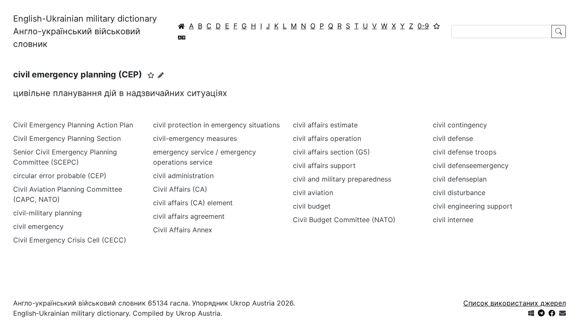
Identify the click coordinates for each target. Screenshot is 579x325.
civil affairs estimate (325, 125)
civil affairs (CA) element (193, 202)
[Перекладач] (182, 37)
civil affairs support (324, 165)
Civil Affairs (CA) (180, 189)
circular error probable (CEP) (59, 175)
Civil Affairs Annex (182, 230)
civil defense (453, 138)
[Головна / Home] (181, 25)
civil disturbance (459, 192)
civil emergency (38, 226)
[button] (151, 75)
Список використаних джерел (514, 303)
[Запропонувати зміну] (161, 75)
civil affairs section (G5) (331, 152)
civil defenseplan (460, 179)
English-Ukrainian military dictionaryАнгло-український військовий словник (85, 31)
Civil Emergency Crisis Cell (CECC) (69, 240)
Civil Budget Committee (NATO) (344, 219)
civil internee (453, 219)
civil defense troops (464, 152)
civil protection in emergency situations (216, 125)
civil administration (183, 175)
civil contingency (460, 125)
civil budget (312, 206)
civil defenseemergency (471, 165)
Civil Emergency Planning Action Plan (73, 125)
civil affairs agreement (189, 216)
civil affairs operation (327, 138)
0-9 (423, 26)
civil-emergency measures (195, 138)
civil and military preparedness (342, 179)
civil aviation (313, 192)
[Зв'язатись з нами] (562, 313)
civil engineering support (472, 206)
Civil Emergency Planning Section (67, 138)
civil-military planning (47, 213)
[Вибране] (436, 25)
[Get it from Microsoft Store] (531, 313)
